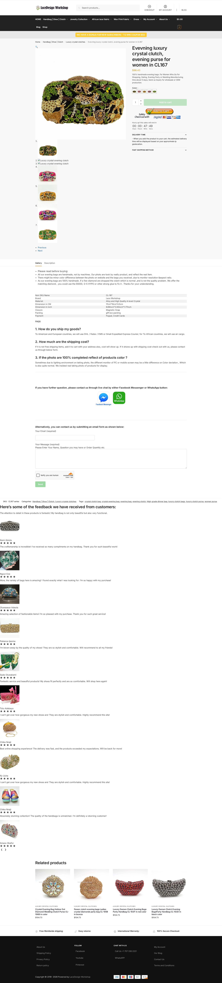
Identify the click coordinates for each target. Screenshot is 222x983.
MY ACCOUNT (165, 10)
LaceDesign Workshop (80, 977)
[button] (182, 23)
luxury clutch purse (195, 501)
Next (40, 250)
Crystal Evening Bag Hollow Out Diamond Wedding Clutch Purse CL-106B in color (52, 912)
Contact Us (159, 958)
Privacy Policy (43, 958)
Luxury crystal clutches (75, 42)
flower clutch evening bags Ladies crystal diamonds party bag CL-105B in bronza (91, 912)
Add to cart (165, 102)
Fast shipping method (143, 150)
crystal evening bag (110, 501)
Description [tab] (49, 263)
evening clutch (139, 501)
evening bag (126, 501)
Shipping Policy (44, 952)
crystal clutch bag (93, 501)
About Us (41, 946)
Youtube (79, 957)
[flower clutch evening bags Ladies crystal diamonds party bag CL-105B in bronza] (91, 886)
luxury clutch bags (176, 501)
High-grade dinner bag (157, 501)
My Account (159, 946)
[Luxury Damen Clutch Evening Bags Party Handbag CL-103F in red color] (130, 886)
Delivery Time (138, 135)
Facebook (80, 950)
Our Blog (158, 952)
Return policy (43, 964)
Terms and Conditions (164, 964)
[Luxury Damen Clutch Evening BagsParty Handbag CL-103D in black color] (169, 886)
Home (37, 42)
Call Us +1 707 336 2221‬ (126, 950)
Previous (42, 247)
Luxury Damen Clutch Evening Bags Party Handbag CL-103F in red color (129, 910)
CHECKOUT (149, 10)
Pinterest (80, 964)
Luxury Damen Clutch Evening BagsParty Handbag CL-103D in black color (166, 912)
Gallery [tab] (38, 263)
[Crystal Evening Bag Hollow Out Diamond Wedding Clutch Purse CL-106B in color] (52, 886)
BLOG (184, 10)
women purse (211, 501)
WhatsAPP (120, 957)
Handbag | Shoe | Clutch (53, 42)
